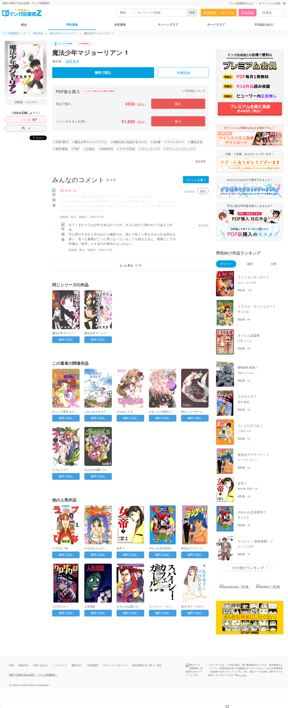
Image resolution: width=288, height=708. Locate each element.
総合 (24, 24)
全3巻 (157, 142)
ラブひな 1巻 (60, 548)
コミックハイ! (150, 149)
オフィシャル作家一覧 (272, 3)
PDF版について (193, 91)
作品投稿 (247, 12)
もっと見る (130, 265)
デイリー (226, 264)
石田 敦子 (72, 61)
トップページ (59, 665)
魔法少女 (196, 142)
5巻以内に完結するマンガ (130, 142)
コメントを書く (196, 180)
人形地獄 (89, 606)
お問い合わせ (40, 665)
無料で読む (103, 72)
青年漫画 (62, 149)
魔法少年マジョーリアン (63, 33)
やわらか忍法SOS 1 (161, 548)
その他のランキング (248, 567)
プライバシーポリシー (115, 665)
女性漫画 (120, 24)
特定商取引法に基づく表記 (147, 665)
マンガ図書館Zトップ (14, 33)
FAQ (11, 665)
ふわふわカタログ (95, 411)
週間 (250, 264)
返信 (203, 191)
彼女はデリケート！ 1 (194, 548)
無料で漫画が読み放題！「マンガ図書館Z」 (33, 674)
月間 (273, 264)
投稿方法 (23, 665)
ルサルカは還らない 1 (130, 606)
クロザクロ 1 (60, 606)
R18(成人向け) (264, 24)
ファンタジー (175, 142)
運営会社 (76, 665)
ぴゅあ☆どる (125, 411)
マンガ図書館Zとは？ (242, 3)
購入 (178, 103)
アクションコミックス (180, 149)
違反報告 (200, 161)
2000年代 (107, 149)
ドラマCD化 (127, 149)
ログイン (227, 12)
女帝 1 (120, 548)
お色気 (90, 149)
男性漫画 (72, 24)
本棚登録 (183, 73)
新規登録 (209, 12)
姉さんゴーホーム (192, 411)
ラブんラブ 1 (60, 469)
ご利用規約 (92, 665)
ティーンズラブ (168, 24)
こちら (243, 675)
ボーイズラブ (216, 24)
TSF (76, 149)
